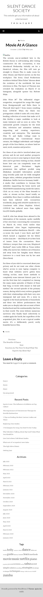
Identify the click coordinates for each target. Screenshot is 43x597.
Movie (22, 40)
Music (5, 389)
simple (6, 568)
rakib (21, 592)
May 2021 (6, 474)
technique (6, 571)
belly (10, 549)
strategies (27, 567)
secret (34, 564)
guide (10, 554)
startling (19, 568)
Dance (5, 381)
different (34, 550)
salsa (27, 563)
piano (33, 559)
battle (5, 550)
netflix (25, 559)
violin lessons (28, 571)
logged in (17, 363)
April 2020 (6, 526)
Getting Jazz (7, 450)
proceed (10, 564)
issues (21, 554)
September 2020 (9, 506)
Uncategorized (8, 393)
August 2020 (7, 510)
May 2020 (6, 522)
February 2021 (8, 486)
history (16, 554)
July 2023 (6, 461)
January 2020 (8, 538)
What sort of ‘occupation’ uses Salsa (16, 442)
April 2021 (6, 478)
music (16, 559)
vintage (22, 571)
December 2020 (8, 494)
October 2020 (8, 502)
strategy (36, 568)
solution (12, 568)
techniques (15, 571)
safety (22, 564)
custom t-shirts (18, 550)
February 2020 (8, 534)
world (34, 571)
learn (27, 554)
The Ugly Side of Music (11, 446)
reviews (17, 564)
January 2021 (7, 490)
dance (26, 550)
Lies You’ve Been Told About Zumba (15, 438)
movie (7, 332)
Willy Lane (29, 49)
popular (5, 564)
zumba (8, 575)
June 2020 (6, 518)
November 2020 (8, 498)
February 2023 (8, 465)
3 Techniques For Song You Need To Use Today (19, 428)
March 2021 (7, 482)
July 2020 (6, 514)
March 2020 (7, 530)
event (5, 554)
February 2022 (8, 470)
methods (34, 554)
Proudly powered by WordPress (14, 589)
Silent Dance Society (21, 8)
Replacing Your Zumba (11, 424)
